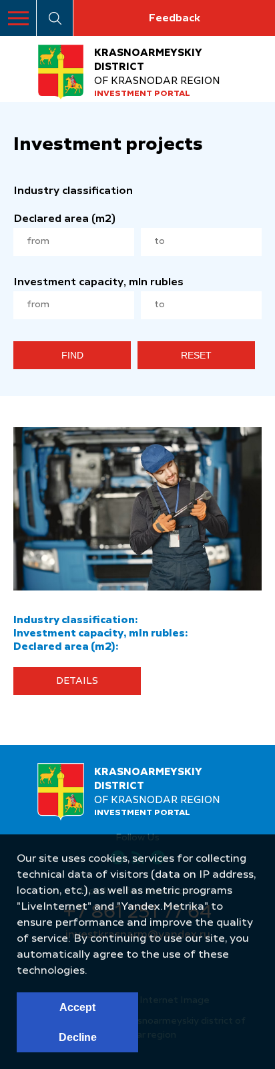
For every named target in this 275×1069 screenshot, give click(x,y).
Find (72, 355)
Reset (196, 355)
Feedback (174, 18)
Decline (78, 1037)
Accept (77, 1007)
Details (77, 681)
